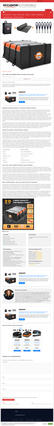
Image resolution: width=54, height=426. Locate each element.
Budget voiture (21, 14)
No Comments (13, 76)
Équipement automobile (19, 17)
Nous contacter (15, 420)
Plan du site (21, 420)
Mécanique (33, 14)
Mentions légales (38, 420)
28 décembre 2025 (6, 76)
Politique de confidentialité (29, 420)
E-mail (3, 383)
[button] (8, 82)
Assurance (14, 14)
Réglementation (40, 14)
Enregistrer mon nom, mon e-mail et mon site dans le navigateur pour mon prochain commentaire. (19, 397)
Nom (3, 377)
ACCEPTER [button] (50, 423)
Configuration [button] (45, 423)
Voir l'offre (40, 1)
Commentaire (5, 362)
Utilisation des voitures (8, 17)
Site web (3, 389)
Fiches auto (27, 14)
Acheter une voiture (7, 14)
